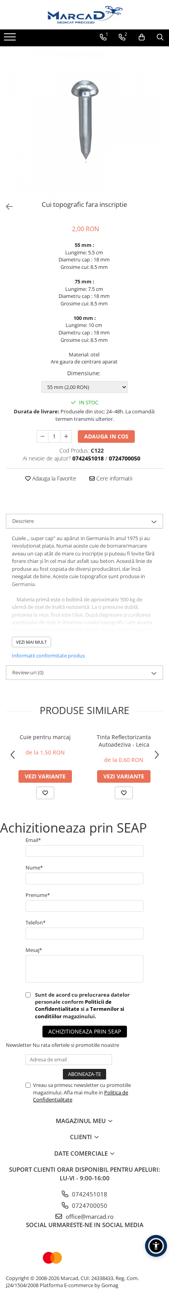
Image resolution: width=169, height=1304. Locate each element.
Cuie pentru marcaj (45, 737)
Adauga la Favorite (53, 478)
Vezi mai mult (31, 642)
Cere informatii (113, 478)
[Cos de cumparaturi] (141, 37)
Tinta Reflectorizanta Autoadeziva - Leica (124, 740)
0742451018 (88, 1194)
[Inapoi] (6, 206)
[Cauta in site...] (160, 37)
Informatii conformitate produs (48, 655)
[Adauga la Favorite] (45, 793)
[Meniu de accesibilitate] (156, 1246)
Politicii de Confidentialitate (73, 1005)
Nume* (34, 867)
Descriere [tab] (23, 520)
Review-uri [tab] (28, 672)
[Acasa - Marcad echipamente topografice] (84, 15)
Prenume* (38, 895)
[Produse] (11, 39)
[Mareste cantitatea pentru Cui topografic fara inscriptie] (66, 436)
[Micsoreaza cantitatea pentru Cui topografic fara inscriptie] (42, 436)
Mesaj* (34, 949)
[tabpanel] (84, 121)
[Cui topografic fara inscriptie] (84, 121)
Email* (33, 840)
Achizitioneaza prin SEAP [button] (84, 1031)
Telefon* (36, 922)
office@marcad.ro (89, 1216)
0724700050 (88, 1205)
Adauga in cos (106, 436)
